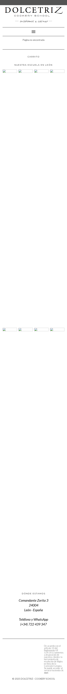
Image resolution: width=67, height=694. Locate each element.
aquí (46, 672)
